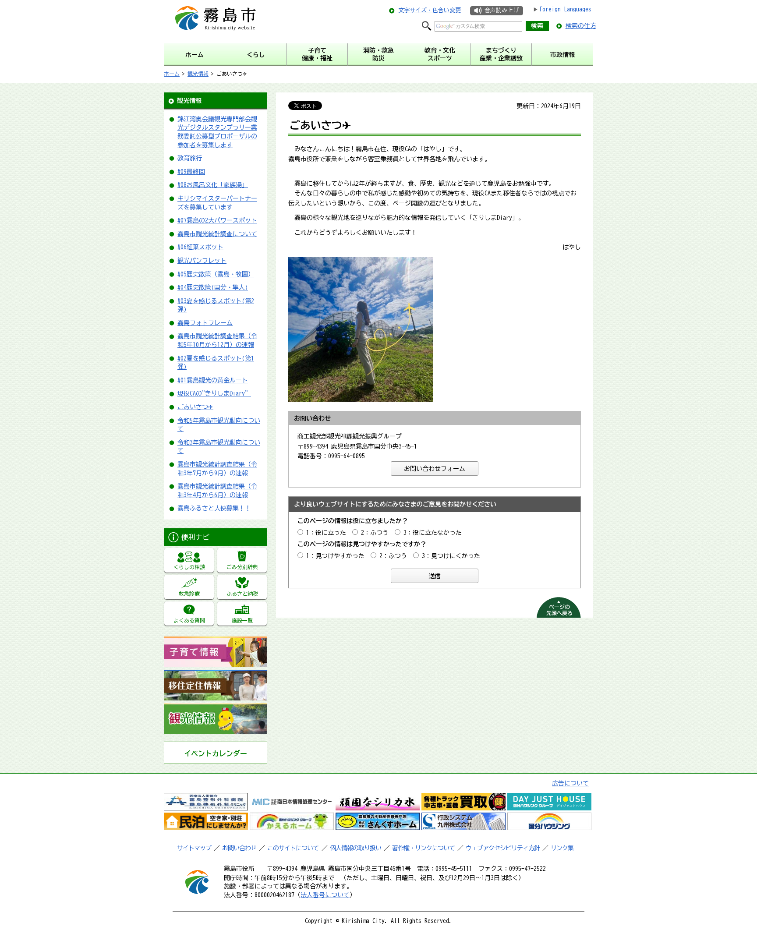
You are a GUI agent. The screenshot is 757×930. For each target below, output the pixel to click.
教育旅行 (189, 158)
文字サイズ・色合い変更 (429, 10)
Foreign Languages (565, 9)
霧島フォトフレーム (205, 323)
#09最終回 (191, 172)
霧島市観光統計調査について (217, 234)
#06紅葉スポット (200, 247)
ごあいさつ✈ (195, 407)
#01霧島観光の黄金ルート (212, 380)
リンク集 (562, 848)
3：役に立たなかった (432, 533)
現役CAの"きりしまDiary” (214, 393)
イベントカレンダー (215, 753)
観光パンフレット (201, 261)
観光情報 (198, 73)
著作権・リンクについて (423, 848)
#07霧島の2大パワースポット (217, 220)
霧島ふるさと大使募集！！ (214, 508)
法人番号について (325, 895)
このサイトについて (292, 848)
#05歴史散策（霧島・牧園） (215, 274)
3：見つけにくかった (451, 556)
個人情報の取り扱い (355, 848)
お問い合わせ (239, 848)
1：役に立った (326, 533)
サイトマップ (194, 848)
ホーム (172, 73)
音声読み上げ (502, 10)
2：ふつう (375, 533)
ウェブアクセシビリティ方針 (503, 848)
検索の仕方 (581, 26)
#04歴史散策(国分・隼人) (212, 287)
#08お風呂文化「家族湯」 (212, 185)
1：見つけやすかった (335, 556)
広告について (570, 783)
